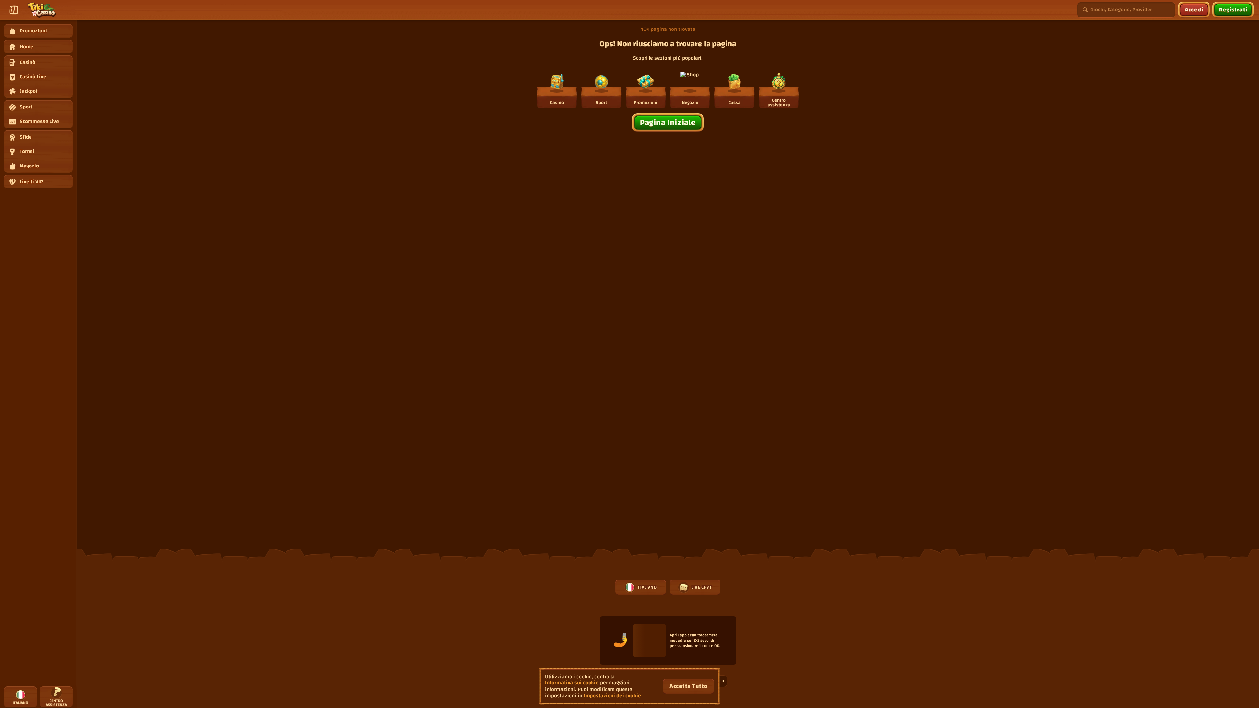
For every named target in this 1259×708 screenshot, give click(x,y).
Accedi (1194, 9)
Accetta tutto (688, 686)
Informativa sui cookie (572, 683)
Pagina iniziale (668, 122)
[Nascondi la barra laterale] (14, 10)
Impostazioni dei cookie (612, 696)
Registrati (1233, 9)
